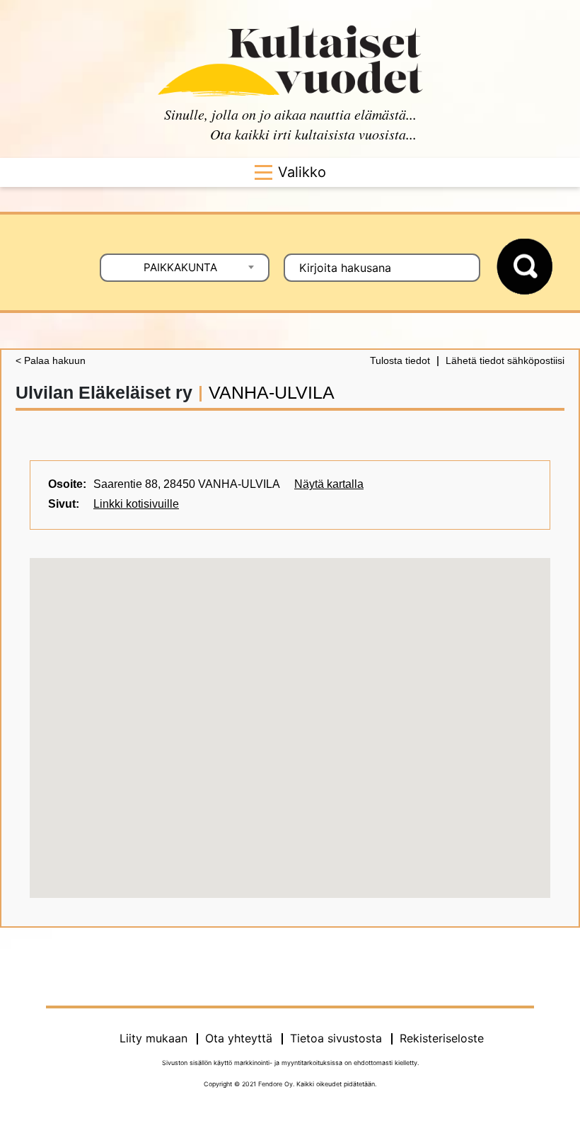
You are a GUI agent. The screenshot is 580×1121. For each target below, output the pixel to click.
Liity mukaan (153, 1038)
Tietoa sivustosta (336, 1038)
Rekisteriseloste (442, 1038)
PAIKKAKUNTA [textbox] (180, 267)
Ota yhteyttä (238, 1038)
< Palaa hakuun (51, 360)
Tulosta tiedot (400, 360)
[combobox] (184, 268)
